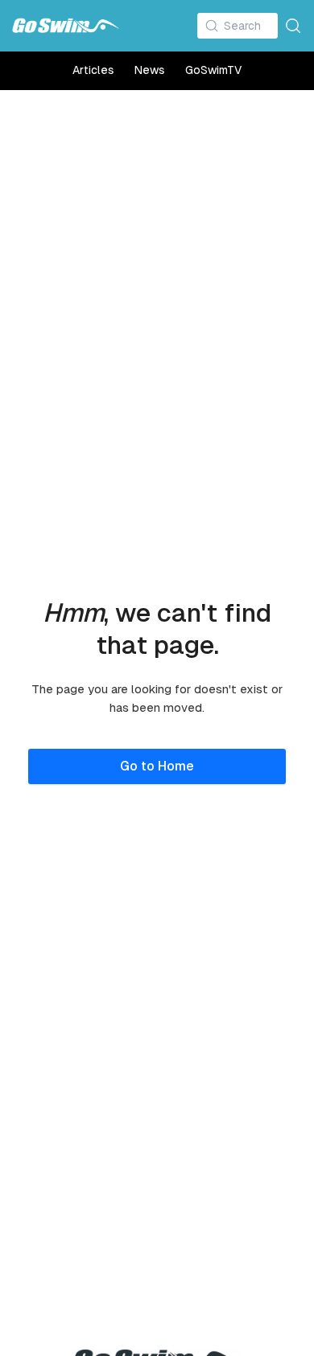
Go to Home (157, 766)
